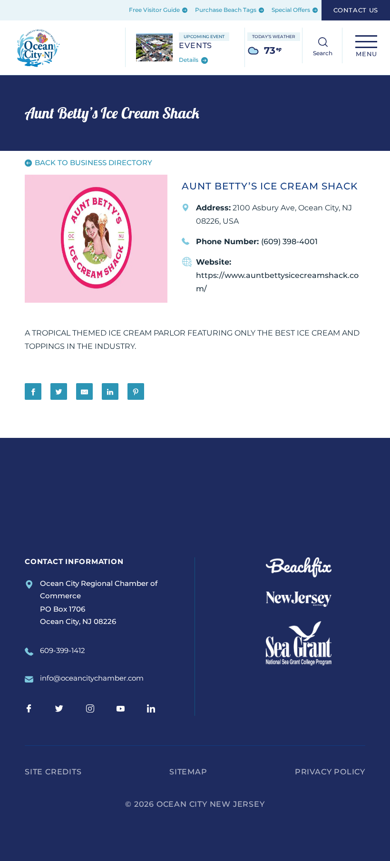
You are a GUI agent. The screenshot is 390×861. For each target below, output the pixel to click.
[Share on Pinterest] (135, 391)
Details (189, 60)
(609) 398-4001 (289, 241)
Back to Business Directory (92, 162)
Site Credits (53, 771)
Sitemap (188, 771)
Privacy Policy (330, 771)
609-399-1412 (62, 650)
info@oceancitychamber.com (92, 678)
